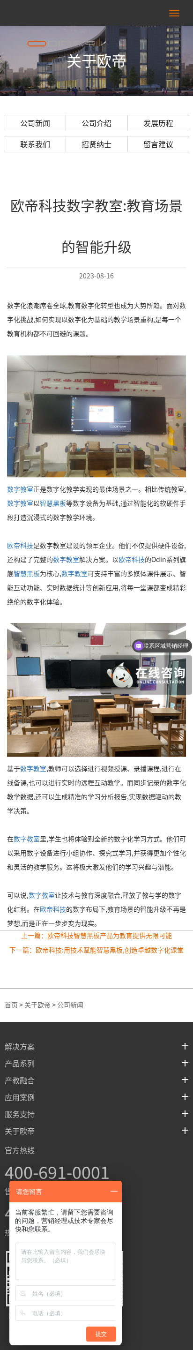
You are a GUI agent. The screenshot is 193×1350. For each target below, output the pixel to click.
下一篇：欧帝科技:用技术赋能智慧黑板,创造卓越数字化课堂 (96, 950)
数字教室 (20, 489)
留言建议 (158, 144)
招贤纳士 (96, 144)
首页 (11, 1005)
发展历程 (158, 123)
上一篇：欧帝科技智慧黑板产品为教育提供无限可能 (96, 935)
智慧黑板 (53, 503)
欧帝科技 (20, 545)
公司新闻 (35, 123)
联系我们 (35, 144)
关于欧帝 (37, 1005)
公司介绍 (96, 123)
